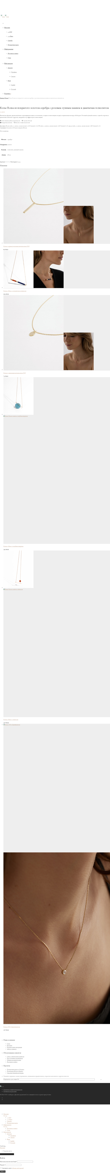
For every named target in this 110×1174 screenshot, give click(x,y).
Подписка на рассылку (10, 1091)
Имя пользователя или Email (8, 1162)
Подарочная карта (13, 45)
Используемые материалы (14, 1047)
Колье (6, 98)
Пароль (2, 1165)
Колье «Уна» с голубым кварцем (13, 546)
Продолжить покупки (7, 1154)
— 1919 (10, 32)
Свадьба (10, 40)
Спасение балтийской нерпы (15, 1073)
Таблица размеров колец (14, 1060)
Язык (9, 81)
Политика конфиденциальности (12, 1090)
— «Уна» (10, 36)
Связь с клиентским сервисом (15, 1056)
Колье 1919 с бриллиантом (11, 1027)
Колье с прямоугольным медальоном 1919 (16, 246)
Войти (3, 1171)
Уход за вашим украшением (15, 1058)
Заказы (13, 76)
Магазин (7, 28)
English (13, 85)
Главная (2, 98)
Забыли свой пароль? (18, 1168)
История (9, 1045)
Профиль (14, 72)
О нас (9, 58)
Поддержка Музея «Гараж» (15, 1071)
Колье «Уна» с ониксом (10, 719)
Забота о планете (11, 1049)
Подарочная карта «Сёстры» (15, 1069)
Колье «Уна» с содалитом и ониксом (14, 291)
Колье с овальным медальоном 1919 (14, 373)
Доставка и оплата (13, 53)
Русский (13, 89)
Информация (8, 49)
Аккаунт (10, 68)
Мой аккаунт (8, 63)
